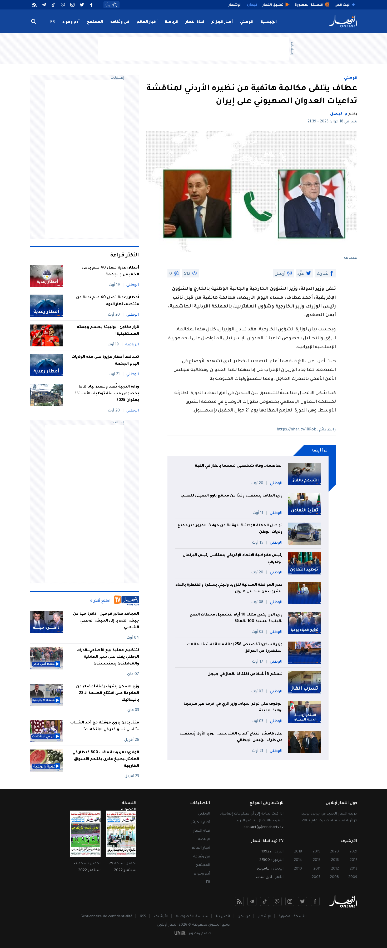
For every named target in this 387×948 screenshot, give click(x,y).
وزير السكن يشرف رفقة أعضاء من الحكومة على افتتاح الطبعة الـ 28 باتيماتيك (107, 693)
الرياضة (171, 22)
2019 (316, 852)
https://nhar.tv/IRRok (296, 430)
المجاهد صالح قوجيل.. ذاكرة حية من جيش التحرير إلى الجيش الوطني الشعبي (106, 621)
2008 (334, 877)
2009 (352, 877)
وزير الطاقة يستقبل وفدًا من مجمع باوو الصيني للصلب (231, 496)
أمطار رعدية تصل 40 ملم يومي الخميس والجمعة (110, 271)
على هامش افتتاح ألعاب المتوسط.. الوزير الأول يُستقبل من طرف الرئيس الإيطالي (231, 737)
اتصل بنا (223, 917)
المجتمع (95, 22)
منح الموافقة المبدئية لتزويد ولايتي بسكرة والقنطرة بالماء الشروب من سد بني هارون (228, 588)
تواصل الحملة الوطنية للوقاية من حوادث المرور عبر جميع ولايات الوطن (229, 529)
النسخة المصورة (292, 917)
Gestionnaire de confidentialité (106, 917)
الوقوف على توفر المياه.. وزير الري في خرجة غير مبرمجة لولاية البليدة (232, 707)
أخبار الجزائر (222, 22)
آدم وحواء (71, 22)
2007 (316, 877)
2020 (334, 852)
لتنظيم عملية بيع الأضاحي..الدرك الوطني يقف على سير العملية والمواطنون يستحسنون (108, 657)
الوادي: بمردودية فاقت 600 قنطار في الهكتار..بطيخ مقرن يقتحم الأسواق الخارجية (105, 759)
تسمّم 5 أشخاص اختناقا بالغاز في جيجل (244, 674)
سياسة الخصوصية (192, 917)
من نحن (243, 917)
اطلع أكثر (102, 601)
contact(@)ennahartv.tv (264, 827)
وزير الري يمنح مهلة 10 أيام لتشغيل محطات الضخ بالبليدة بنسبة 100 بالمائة (236, 618)
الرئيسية (269, 22)
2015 (316, 860)
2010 (298, 869)
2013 (353, 869)
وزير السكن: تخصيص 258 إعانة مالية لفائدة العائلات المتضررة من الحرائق (234, 648)
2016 (335, 860)
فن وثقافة (119, 22)
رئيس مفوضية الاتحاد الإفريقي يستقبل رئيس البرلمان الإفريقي (232, 558)
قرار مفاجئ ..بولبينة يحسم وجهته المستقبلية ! (108, 330)
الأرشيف (161, 917)
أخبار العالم (147, 22)
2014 (298, 860)
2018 (298, 852)
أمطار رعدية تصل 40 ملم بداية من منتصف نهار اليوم (107, 301)
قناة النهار (195, 22)
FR (52, 22)
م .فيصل (338, 114)
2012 (335, 869)
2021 (353, 852)
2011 (316, 869)
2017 (353, 860)
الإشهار (264, 917)
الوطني (246, 22)
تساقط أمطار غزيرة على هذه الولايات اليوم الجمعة (105, 360)
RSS (143, 917)
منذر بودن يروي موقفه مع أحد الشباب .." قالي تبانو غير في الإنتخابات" (104, 726)
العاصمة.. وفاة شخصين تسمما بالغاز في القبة (238, 466)
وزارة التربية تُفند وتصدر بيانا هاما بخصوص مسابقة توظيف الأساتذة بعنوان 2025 (107, 394)
